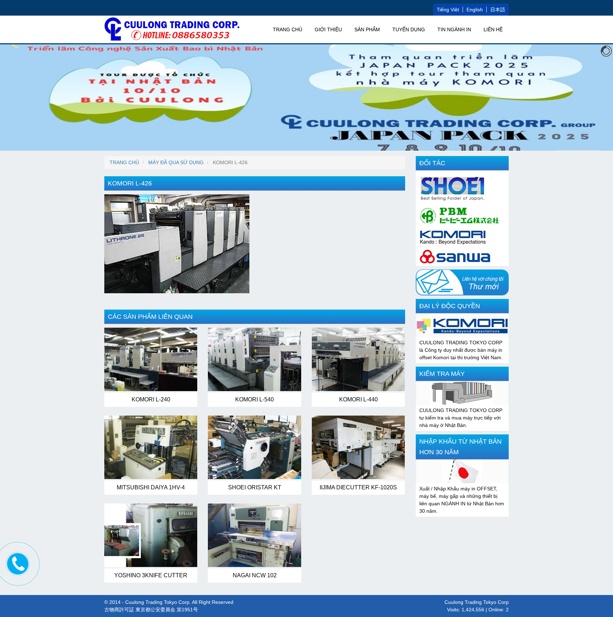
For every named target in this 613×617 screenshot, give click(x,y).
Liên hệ (493, 29)
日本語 (497, 9)
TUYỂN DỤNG (408, 29)
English (474, 9)
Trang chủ (287, 29)
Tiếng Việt (448, 9)
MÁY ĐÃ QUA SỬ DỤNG (176, 162)
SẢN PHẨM (367, 29)
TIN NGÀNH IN (454, 29)
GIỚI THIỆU (328, 29)
